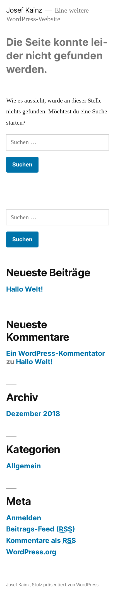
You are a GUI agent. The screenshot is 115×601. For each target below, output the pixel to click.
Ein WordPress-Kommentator (55, 353)
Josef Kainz (24, 10)
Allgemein (23, 466)
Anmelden (23, 518)
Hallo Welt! (24, 289)
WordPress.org (31, 552)
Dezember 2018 (33, 413)
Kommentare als (41, 540)
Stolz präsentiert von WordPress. (66, 584)
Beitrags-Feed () (40, 529)
